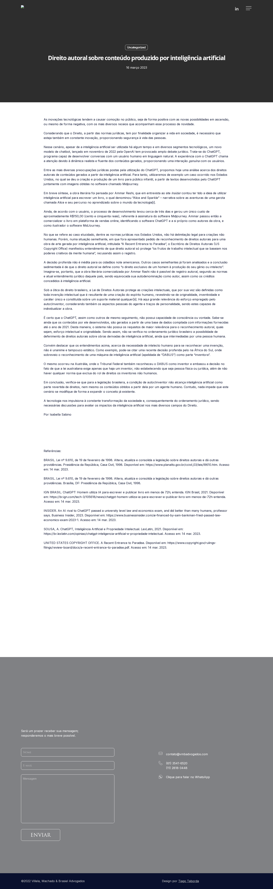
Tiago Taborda (188, 881)
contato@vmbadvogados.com (187, 754)
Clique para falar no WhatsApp (188, 777)
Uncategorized (136, 47)
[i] (153, 202)
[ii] (134, 299)
